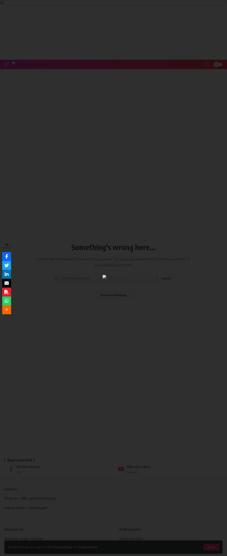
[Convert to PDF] (6, 292)
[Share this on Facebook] (6, 256)
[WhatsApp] (6, 301)
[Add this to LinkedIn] (6, 274)
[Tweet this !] (6, 265)
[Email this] (6, 283)
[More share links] (6, 309)
